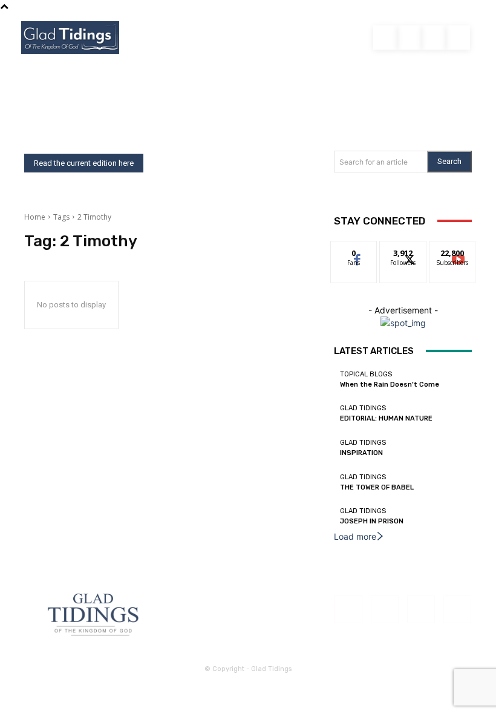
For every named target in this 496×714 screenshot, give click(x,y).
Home (34, 217)
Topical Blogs (366, 374)
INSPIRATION (361, 453)
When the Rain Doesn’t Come (389, 384)
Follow (403, 250)
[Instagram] (434, 37)
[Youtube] (409, 37)
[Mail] (421, 609)
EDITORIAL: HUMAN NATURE (386, 418)
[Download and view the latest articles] (70, 37)
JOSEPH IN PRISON (371, 521)
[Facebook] (385, 37)
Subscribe (452, 250)
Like (354, 250)
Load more (355, 536)
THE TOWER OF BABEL (377, 487)
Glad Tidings (363, 408)
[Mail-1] (458, 37)
